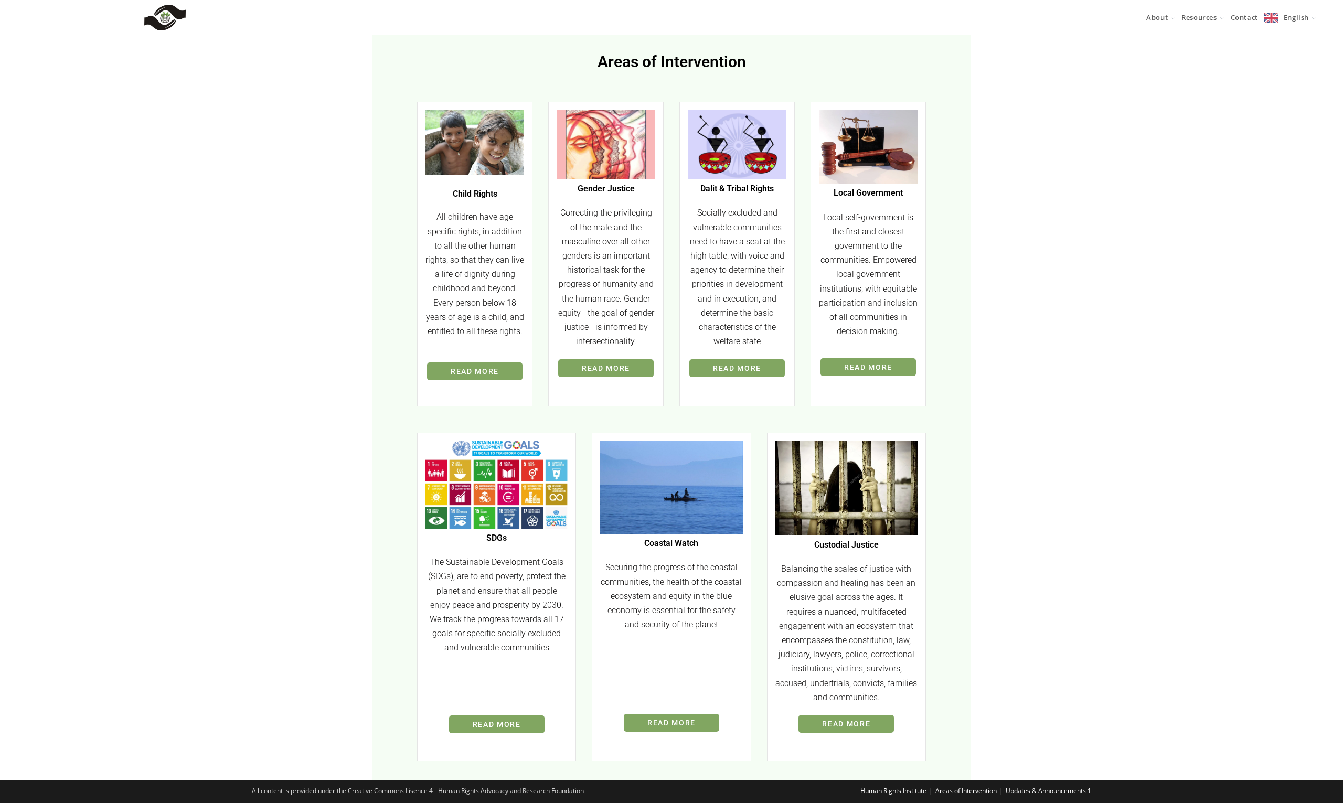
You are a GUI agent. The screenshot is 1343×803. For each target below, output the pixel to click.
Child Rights (475, 194)
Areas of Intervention (966, 790)
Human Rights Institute (893, 790)
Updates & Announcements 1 (1048, 790)
